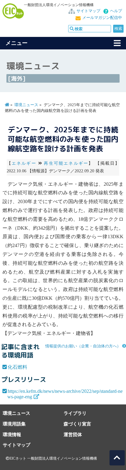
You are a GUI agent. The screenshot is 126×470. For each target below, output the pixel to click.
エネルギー (24, 163)
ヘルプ (116, 11)
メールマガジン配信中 (102, 18)
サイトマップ (88, 11)
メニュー (17, 43)
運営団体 (73, 434)
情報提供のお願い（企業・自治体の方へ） (83, 346)
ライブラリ (75, 413)
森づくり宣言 (77, 423)
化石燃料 (17, 367)
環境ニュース (26, 105)
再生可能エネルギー (66, 163)
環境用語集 (14, 423)
